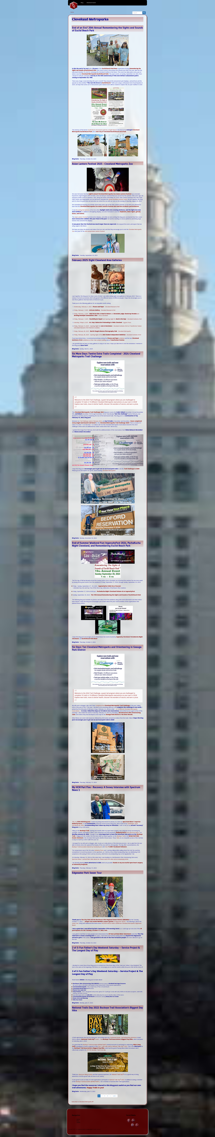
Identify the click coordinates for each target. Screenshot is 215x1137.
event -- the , (107, 1039)
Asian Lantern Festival (81, 217)
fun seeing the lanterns (82, 210)
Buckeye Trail (121, 836)
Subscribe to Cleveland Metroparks (82, 1101)
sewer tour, (75, 923)
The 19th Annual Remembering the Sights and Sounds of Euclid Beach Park (116, 595)
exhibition (116, 338)
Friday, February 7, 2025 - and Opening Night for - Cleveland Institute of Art (108, 319)
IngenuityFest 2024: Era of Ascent (109, 586)
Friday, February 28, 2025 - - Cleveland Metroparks (102, 331)
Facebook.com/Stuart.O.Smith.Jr (129, 1120)
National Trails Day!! (118, 1074)
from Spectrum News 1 (128, 832)
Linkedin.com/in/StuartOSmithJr (133, 1120)
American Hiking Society (85, 1074)
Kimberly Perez (99, 850)
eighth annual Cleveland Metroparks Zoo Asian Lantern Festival (109, 194)
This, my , (81, 822)
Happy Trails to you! (95, 1087)
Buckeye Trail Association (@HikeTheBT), (88, 1081)
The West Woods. (127, 714)
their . (116, 847)
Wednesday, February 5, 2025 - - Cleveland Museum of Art (97, 306)
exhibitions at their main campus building (105, 339)
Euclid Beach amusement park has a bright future (102, 130)
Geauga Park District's (113, 714)
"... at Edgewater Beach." (104, 921)
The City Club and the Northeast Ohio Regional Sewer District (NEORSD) (105, 919)
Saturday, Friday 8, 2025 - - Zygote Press (102, 322)
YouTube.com (137, 1125)
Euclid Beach (106, 83)
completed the (113, 705)
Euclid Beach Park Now (109, 68)
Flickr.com (132, 1125)
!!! (115, 423)
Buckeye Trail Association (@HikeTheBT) (95, 1044)
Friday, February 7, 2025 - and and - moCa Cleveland (106, 314)
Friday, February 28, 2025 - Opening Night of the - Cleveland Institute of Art (107, 335)
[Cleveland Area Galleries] (108, 278)
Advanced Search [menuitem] (91, 2)
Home (72, 12)
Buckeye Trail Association (79, 847)
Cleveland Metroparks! (109, 470)
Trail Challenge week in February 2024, (91, 421)
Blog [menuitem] (82, 2)
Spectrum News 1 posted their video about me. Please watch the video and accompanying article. (100, 859)
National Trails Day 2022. (117, 1079)
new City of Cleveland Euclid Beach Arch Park (111, 131)
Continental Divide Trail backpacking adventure (123, 1037)
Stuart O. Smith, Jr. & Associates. (85, 1129)
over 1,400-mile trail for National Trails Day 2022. (113, 1046)
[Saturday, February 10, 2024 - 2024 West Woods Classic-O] (108, 767)
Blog (78, 1120)
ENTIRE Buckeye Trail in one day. (96, 1050)
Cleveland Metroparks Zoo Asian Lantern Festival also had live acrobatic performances (109, 206)
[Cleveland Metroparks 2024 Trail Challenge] (108, 377)
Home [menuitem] (73, 5)
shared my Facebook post (94, 847)
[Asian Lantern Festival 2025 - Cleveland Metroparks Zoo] (108, 179)
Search (78, 1122)
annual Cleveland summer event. (118, 199)
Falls (118, 838)
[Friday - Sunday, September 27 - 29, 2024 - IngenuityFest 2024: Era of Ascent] (93, 613)
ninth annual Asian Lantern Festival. (95, 231)
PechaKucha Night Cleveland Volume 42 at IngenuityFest (116, 591)
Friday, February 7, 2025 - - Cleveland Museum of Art (94, 310)
